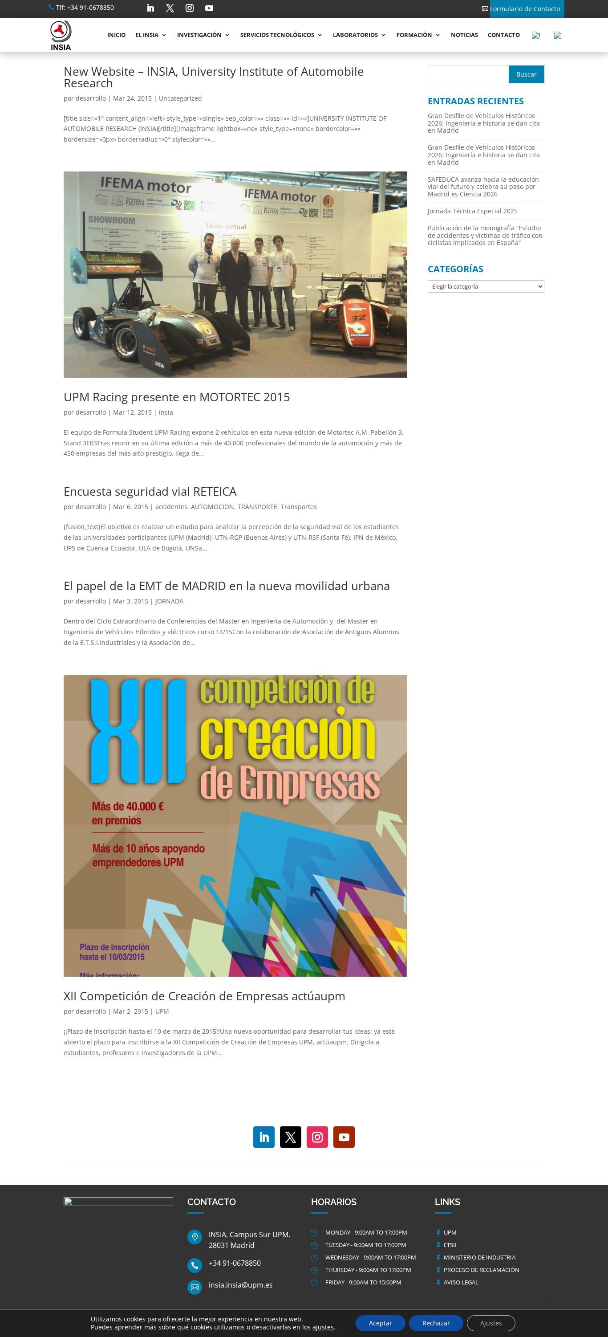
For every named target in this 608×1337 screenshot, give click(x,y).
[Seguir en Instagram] (190, 8)
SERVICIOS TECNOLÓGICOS (277, 35)
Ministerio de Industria (479, 1257)
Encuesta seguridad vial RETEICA (150, 491)
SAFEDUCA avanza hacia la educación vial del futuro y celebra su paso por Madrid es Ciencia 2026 (483, 187)
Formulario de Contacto (525, 8)
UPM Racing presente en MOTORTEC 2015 (177, 397)
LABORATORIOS (355, 35)
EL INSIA (146, 35)
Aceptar (380, 1323)
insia (166, 412)
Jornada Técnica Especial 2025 (473, 211)
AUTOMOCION (212, 506)
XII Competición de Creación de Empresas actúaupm (204, 996)
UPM (162, 1011)
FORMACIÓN (414, 35)
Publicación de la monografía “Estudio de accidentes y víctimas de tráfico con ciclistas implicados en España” (485, 235)
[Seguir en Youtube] (209, 8)
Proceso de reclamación (481, 1270)
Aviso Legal (461, 1282)
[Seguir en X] (170, 8)
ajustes (323, 1327)
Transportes (299, 506)
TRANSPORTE (257, 506)
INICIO (116, 35)
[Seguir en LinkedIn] (150, 8)
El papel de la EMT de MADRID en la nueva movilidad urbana (227, 586)
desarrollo (91, 98)
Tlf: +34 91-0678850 (85, 7)
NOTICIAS (464, 35)
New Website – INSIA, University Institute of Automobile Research (214, 77)
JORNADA (169, 601)
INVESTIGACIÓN (199, 35)
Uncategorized (180, 98)
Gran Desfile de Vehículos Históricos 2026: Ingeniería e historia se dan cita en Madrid (484, 123)
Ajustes (491, 1323)
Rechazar (436, 1323)
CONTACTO (504, 35)
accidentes (171, 506)
